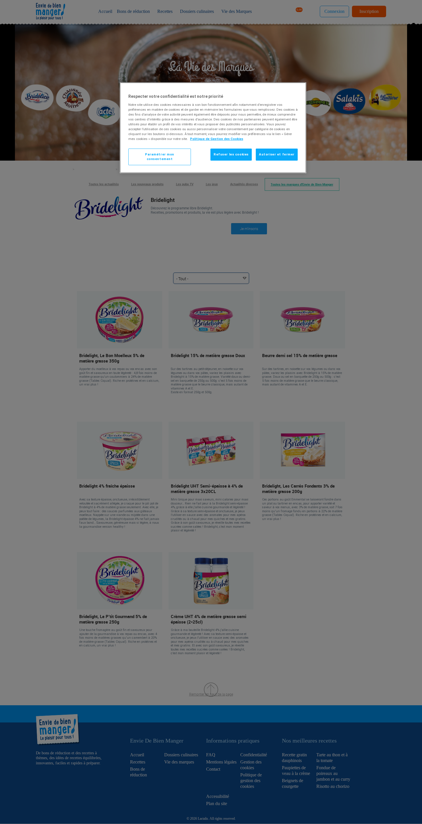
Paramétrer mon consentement (159, 156)
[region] (213, 127)
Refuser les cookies (231, 154)
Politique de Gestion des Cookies (216, 139)
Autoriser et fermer (277, 154)
